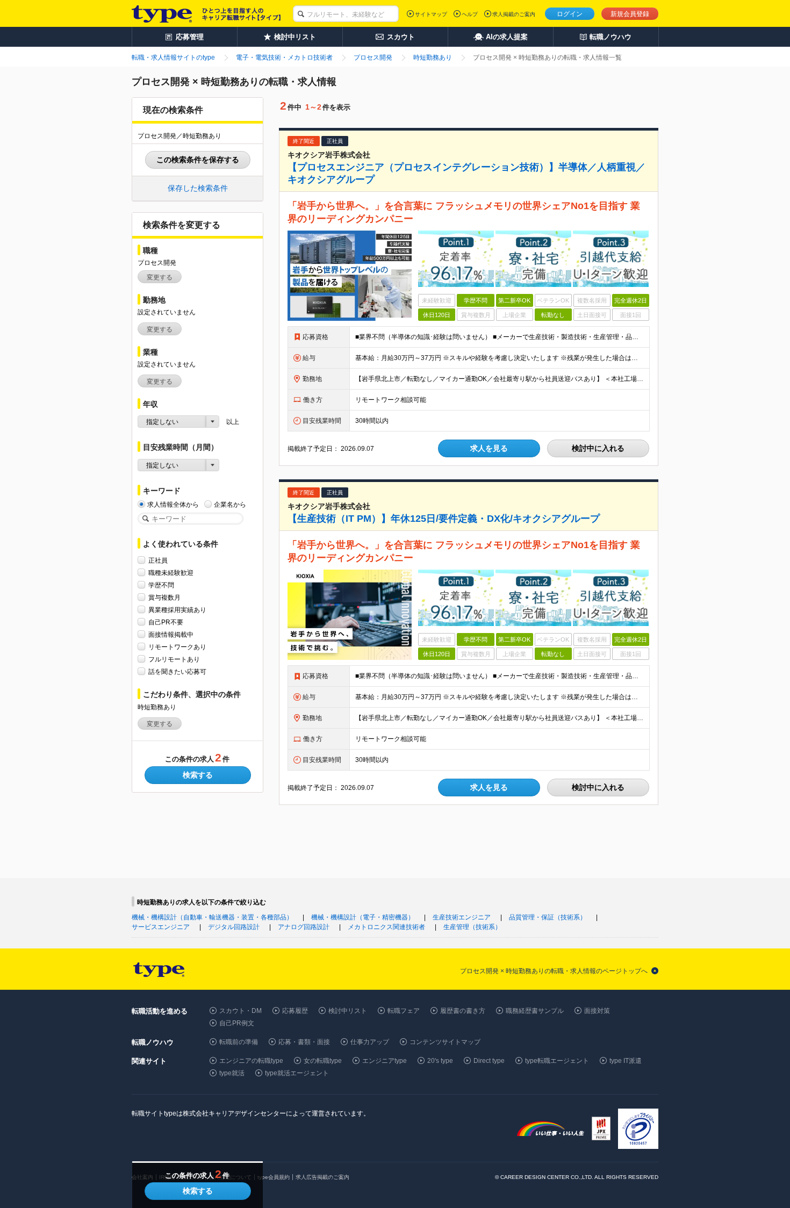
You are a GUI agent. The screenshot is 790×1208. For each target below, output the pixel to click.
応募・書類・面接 (304, 1042)
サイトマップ (431, 14)
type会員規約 (273, 1177)
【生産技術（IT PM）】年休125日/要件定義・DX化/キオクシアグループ (444, 518)
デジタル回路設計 (234, 927)
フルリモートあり (174, 659)
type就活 (232, 1073)
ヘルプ (470, 14)
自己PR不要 (165, 622)
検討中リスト (347, 1011)
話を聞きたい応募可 (177, 671)
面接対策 (597, 1011)
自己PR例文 (236, 1023)
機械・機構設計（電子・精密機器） (362, 917)
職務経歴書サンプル (535, 1011)
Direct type (489, 1061)
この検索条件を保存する (197, 159)
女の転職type (323, 1061)
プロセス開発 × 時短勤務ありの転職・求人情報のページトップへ (554, 971)
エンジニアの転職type (251, 1061)
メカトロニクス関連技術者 (386, 927)
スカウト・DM (240, 1011)
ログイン (570, 14)
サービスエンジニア (161, 927)
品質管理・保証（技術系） (547, 917)
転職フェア (403, 1011)
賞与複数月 (164, 597)
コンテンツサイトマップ (445, 1042)
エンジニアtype (384, 1061)
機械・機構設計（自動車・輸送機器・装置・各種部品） (212, 917)
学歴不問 (161, 585)
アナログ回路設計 (303, 927)
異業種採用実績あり (177, 610)
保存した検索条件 (198, 188)
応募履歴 (295, 1011)
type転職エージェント (557, 1061)
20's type (440, 1061)
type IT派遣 (625, 1061)
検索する (198, 775)
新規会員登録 (630, 14)
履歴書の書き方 (462, 1011)
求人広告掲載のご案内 (322, 1177)
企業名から (230, 504)
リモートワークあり (177, 647)
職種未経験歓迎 (170, 573)
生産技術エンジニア (462, 917)
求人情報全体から (173, 504)
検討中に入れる (598, 448)
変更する (160, 277)
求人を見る (489, 448)
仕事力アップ (369, 1042)
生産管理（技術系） (472, 927)
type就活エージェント (297, 1073)
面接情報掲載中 (170, 634)
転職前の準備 (238, 1042)
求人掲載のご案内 (513, 14)
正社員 (158, 560)
